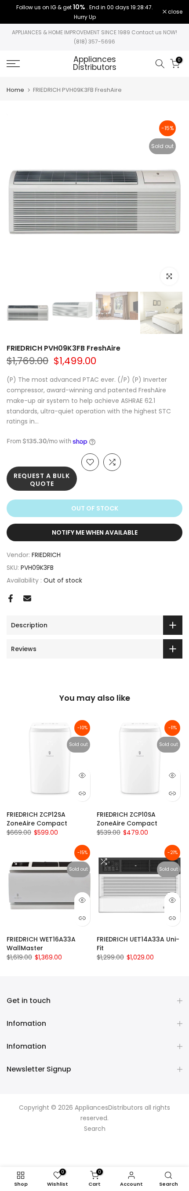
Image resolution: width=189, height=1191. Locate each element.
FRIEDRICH (46, 554)
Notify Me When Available (95, 532)
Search (94, 1128)
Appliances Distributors (94, 63)
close (174, 11)
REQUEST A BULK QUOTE (42, 479)
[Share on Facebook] (11, 598)
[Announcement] (84, 12)
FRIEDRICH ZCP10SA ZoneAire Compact (127, 819)
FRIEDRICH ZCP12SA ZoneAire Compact (37, 819)
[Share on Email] (27, 598)
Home (15, 90)
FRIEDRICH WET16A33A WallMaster (41, 943)
